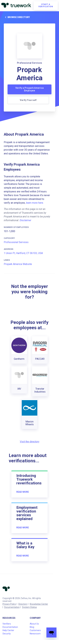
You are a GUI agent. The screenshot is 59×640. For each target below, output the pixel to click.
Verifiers (7, 623)
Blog (32, 627)
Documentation (12, 607)
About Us (34, 623)
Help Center (8, 630)
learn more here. (35, 202)
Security (7, 633)
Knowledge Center (39, 604)
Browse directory (19, 17)
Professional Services (16, 242)
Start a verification (45, 5)
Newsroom (35, 633)
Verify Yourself (28, 100)
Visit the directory (29, 441)
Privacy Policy (9, 604)
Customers (35, 630)
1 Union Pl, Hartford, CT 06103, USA (23, 253)
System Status (29, 607)
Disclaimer (25, 220)
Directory (22, 604)
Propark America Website (18, 264)
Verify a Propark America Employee (29, 89)
